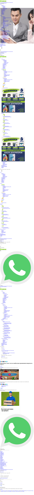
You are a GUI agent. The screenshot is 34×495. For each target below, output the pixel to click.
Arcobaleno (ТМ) (5, 78)
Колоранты (4, 84)
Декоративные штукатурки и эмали (7, 17)
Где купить (1, 466)
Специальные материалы (6, 20)
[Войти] (0, 50)
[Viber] (4, 361)
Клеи (3, 19)
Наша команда (2, 455)
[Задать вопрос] (13, 112)
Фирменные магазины (2, 44)
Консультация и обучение (6, 33)
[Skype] (6, 361)
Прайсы (1, 46)
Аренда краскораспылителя (5, 37)
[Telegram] (7, 361)
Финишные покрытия (5, 21)
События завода (2, 452)
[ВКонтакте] (0, 361)
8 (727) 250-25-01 (6, 238)
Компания (1, 451)
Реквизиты (3, 14)
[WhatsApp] (5, 361)
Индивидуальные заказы (4, 35)
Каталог (1, 15)
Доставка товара (3, 36)
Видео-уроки (1, 467)
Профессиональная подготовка (5, 30)
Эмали (3, 22)
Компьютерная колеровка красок (6, 34)
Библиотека (3, 13)
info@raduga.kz (3, 356)
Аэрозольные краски (4, 27)
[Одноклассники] (1, 361)
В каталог (1, 489)
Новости (4, 6)
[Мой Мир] (2, 361)
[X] (3, 361)
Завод (1, 4)
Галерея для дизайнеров (3, 45)
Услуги (1, 29)
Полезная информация (2, 39)
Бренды (2, 11)
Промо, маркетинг (5, 32)
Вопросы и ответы (5, 8)
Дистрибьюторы (3, 10)
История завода (3, 9)
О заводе (3, 5)
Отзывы (4, 7)
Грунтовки (4, 23)
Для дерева (4, 18)
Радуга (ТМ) (3, 16)
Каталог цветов (3, 232)
